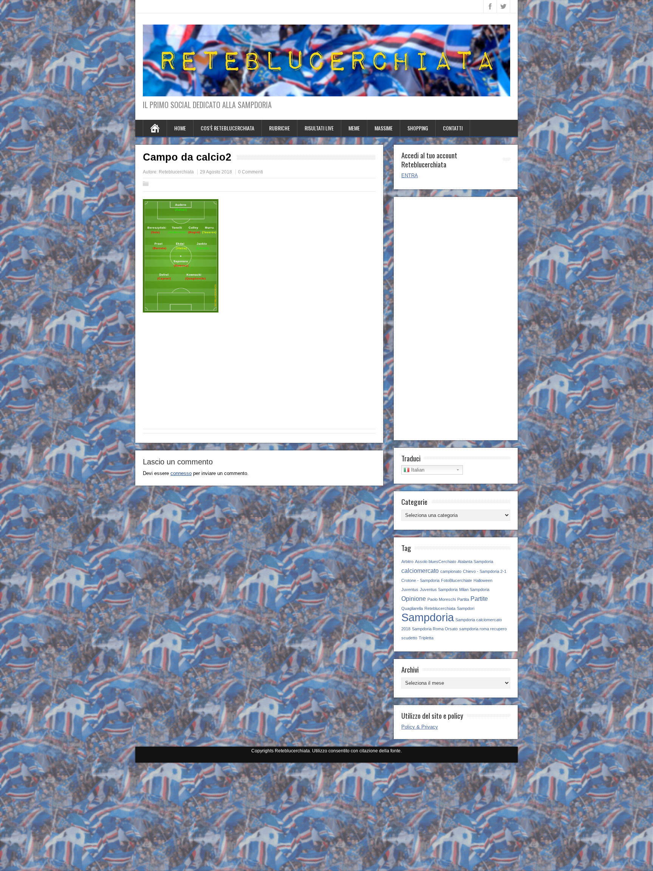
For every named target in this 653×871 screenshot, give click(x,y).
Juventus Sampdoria (439, 589)
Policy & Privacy (419, 727)
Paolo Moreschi (441, 599)
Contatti (453, 128)
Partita (463, 599)
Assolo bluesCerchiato (435, 561)
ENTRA (409, 175)
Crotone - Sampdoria (420, 580)
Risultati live (319, 128)
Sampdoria (427, 617)
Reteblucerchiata (176, 172)
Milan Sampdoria (474, 589)
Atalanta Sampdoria (475, 561)
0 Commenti (250, 172)
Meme (354, 128)
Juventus (409, 589)
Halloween (483, 580)
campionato (450, 571)
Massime (383, 128)
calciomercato (420, 570)
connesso (181, 473)
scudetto (409, 638)
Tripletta (426, 638)
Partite (479, 598)
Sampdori (465, 608)
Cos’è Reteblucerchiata (227, 128)
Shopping (417, 128)
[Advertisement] (259, 374)
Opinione (413, 598)
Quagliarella (412, 608)
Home (180, 128)
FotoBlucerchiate (456, 580)
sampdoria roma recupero (483, 629)
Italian (417, 470)
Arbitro (407, 561)
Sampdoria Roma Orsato (435, 629)
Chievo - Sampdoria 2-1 (484, 571)
